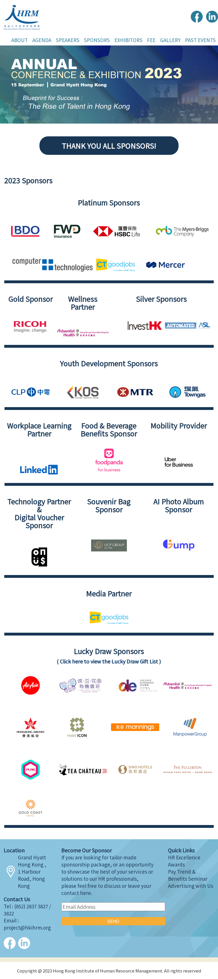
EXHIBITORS (128, 39)
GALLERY (170, 39)
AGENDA (41, 39)
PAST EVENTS (200, 39)
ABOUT (19, 39)
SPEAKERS (67, 39)
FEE (151, 39)
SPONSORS (97, 39)
